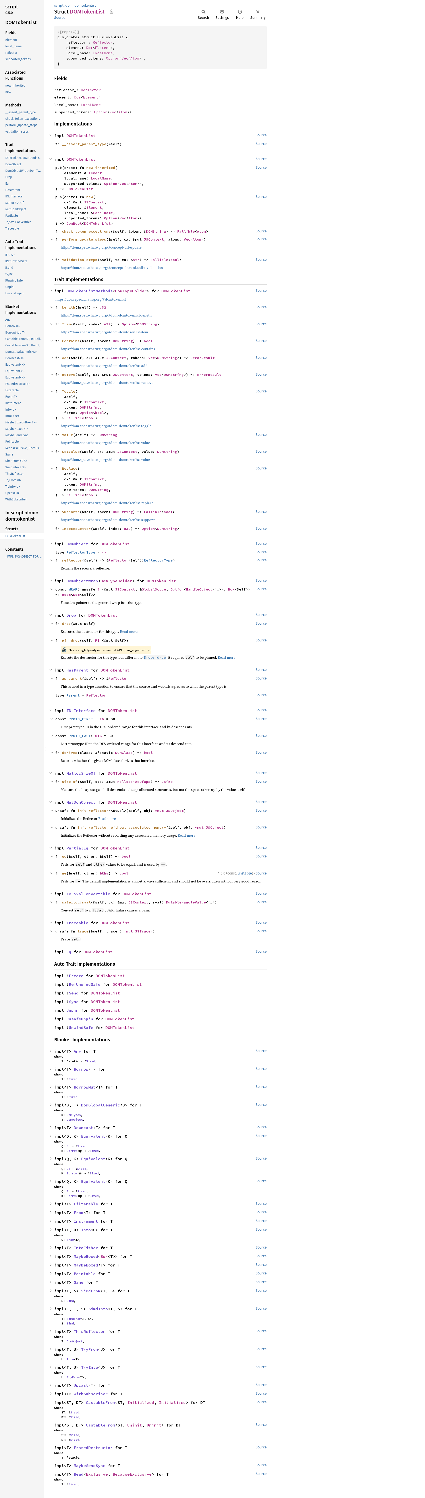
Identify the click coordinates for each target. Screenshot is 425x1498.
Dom (89, 47)
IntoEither (86, 1247)
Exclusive (97, 1474)
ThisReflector (89, 1331)
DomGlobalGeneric (100, 1105)
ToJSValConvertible (88, 893)
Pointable (85, 1273)
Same (78, 1282)
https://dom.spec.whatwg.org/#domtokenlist (90, 299)
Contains (71, 341)
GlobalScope (154, 589)
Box (231, 589)
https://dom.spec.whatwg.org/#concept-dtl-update (101, 247)
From (78, 1212)
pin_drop (71, 640)
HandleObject (199, 589)
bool (174, 259)
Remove (68, 374)
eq (64, 856)
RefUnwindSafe (84, 984)
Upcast (81, 1385)
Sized (90, 1061)
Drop (71, 615)
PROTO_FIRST (81, 719)
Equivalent (93, 1136)
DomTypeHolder (131, 290)
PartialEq (77, 848)
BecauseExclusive (132, 1474)
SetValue (71, 451)
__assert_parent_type (84, 144)
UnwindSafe (81, 1027)
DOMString (156, 231)
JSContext (94, 202)
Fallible (186, 231)
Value (67, 434)
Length (68, 307)
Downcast (83, 1127)
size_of (69, 781)
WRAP (73, 589)
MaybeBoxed (86, 1256)
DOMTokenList (81, 135)
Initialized (140, 1402)
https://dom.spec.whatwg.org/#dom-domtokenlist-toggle (106, 425)
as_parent (72, 678)
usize (167, 781)
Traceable (77, 922)
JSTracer (144, 931)
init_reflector (92, 810)
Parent (73, 695)
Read (78, 1474)
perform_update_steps (84, 239)
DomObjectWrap (82, 580)
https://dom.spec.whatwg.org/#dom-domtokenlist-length (106, 315)
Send (74, 993)
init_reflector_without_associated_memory (121, 827)
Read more (128, 631)
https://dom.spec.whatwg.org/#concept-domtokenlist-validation (112, 267)
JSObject (175, 810)
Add (65, 357)
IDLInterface (81, 710)
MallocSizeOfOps (134, 781)
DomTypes (74, 1115)
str (136, 259)
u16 (100, 719)
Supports (71, 512)
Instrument (86, 1221)
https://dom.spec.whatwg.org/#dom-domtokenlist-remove (107, 382)
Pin (98, 640)
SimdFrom (90, 1290)
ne (64, 873)
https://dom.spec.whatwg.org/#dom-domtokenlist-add (104, 365)
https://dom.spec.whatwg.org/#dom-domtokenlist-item (104, 332)
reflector (72, 560)
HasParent (77, 670)
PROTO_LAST (80, 736)
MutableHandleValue (186, 902)
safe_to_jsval (76, 902)
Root (66, 594)
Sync (74, 1001)
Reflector (103, 42)
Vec (125, 58)
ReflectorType (80, 552)
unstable (245, 873)
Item (66, 324)
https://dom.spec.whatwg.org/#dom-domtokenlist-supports (108, 519)
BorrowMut (85, 1087)
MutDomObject (81, 802)
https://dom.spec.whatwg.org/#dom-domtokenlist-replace (107, 502)
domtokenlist (85, 5)
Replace (69, 468)
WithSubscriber (91, 1393)
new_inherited (100, 167)
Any (77, 1051)
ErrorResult (202, 357)
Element (102, 47)
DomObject (77, 543)
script (59, 5)
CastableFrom (100, 1402)
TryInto (89, 1367)
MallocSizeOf (81, 773)
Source (59, 17)
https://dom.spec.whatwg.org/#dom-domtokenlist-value (105, 442)
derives (69, 752)
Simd (70, 1301)
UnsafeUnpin (79, 1018)
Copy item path (111, 11)
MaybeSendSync (89, 1465)
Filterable (86, 1204)
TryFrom (89, 1349)
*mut (160, 810)
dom (69, 5)
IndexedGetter (76, 528)
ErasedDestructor (93, 1447)
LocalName (103, 53)
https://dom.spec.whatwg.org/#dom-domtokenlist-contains (108, 348)
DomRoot (74, 223)
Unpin (72, 1010)
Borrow (81, 1069)
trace (83, 931)
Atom (134, 58)
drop (66, 623)
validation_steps (79, 259)
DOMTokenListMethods (89, 290)
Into (86, 1229)
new (89, 197)
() (104, 552)
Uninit (134, 1425)
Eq (68, 951)
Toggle (68, 391)
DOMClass (124, 752)
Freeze (76, 975)
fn (99, 589)
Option (112, 58)
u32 (103, 307)
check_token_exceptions (86, 231)
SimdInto (98, 1308)
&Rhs (104, 873)
